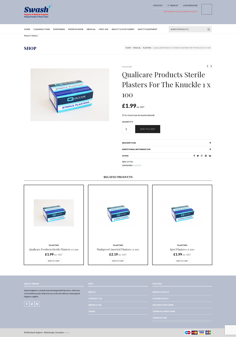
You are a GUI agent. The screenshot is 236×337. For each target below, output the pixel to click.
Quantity (127, 122)
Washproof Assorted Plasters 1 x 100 (118, 249)
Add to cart (147, 129)
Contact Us (95, 298)
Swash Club (94, 305)
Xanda (66, 332)
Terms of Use (160, 318)
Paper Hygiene (75, 29)
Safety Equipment (147, 29)
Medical (91, 29)
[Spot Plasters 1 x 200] (182, 213)
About (92, 292)
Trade (91, 311)
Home (27, 29)
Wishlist (174, 5)
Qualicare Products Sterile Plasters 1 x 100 (54, 249)
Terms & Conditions (164, 311)
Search (208, 29)
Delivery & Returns (163, 305)
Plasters (147, 48)
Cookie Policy (161, 298)
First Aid (103, 29)
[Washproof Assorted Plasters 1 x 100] (118, 213)
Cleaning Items (41, 29)
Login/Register (190, 5)
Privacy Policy (161, 292)
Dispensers (59, 29)
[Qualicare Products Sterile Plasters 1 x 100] (53, 213)
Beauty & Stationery (123, 29)
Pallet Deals (31, 35)
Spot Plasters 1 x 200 (182, 249)
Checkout (158, 5)
